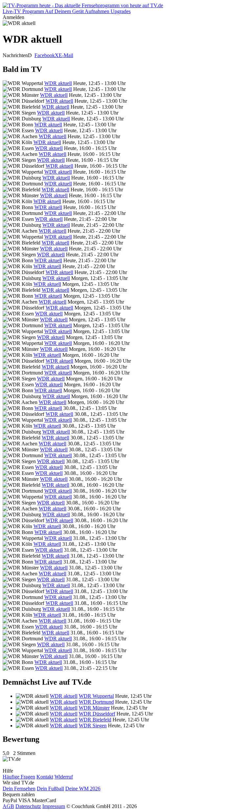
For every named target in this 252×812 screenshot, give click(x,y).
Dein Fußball (50, 788)
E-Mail (66, 55)
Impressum (53, 806)
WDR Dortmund (96, 702)
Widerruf (63, 777)
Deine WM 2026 (82, 788)
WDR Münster (94, 708)
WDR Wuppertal (96, 696)
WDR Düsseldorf (97, 713)
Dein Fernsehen (19, 788)
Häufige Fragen (19, 777)
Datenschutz (28, 806)
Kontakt (44, 777)
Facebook (44, 55)
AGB (8, 806)
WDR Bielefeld (95, 719)
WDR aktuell (58, 83)
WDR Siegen (93, 725)
